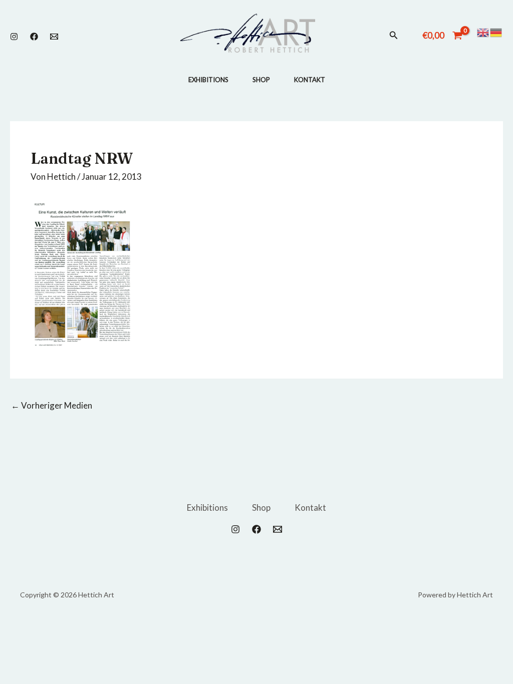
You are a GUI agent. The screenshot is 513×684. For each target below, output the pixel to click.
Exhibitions (208, 80)
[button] (393, 35)
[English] (483, 31)
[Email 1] (54, 37)
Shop (261, 80)
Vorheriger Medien (51, 405)
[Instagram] (14, 37)
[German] (496, 31)
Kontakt (309, 80)
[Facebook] (34, 37)
